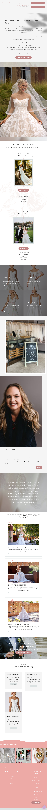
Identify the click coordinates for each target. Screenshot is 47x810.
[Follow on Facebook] (3, 2)
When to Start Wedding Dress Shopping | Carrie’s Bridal (13, 679)
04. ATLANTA (11, 781)
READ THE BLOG (8, 302)
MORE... (39, 467)
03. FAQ (11, 778)
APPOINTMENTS (32, 302)
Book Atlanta (23, 190)
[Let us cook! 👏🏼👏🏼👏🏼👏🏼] (23, 755)
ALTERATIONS (31, 277)
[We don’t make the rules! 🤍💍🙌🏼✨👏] (7, 755)
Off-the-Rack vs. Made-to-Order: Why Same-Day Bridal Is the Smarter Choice (13, 722)
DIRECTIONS (36, 802)
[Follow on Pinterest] (7, 2)
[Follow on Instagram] (9, 2)
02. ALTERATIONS (11, 776)
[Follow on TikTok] (5, 2)
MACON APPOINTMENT (38, 6)
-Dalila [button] (23, 500)
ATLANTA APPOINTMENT (38, 2)
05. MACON (11, 783)
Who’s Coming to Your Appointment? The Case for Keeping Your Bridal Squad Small (33, 680)
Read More (13, 684)
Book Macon (23, 248)
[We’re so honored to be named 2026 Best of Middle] (39, 755)
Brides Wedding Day (11, 672)
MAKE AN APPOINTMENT (24, 57)
